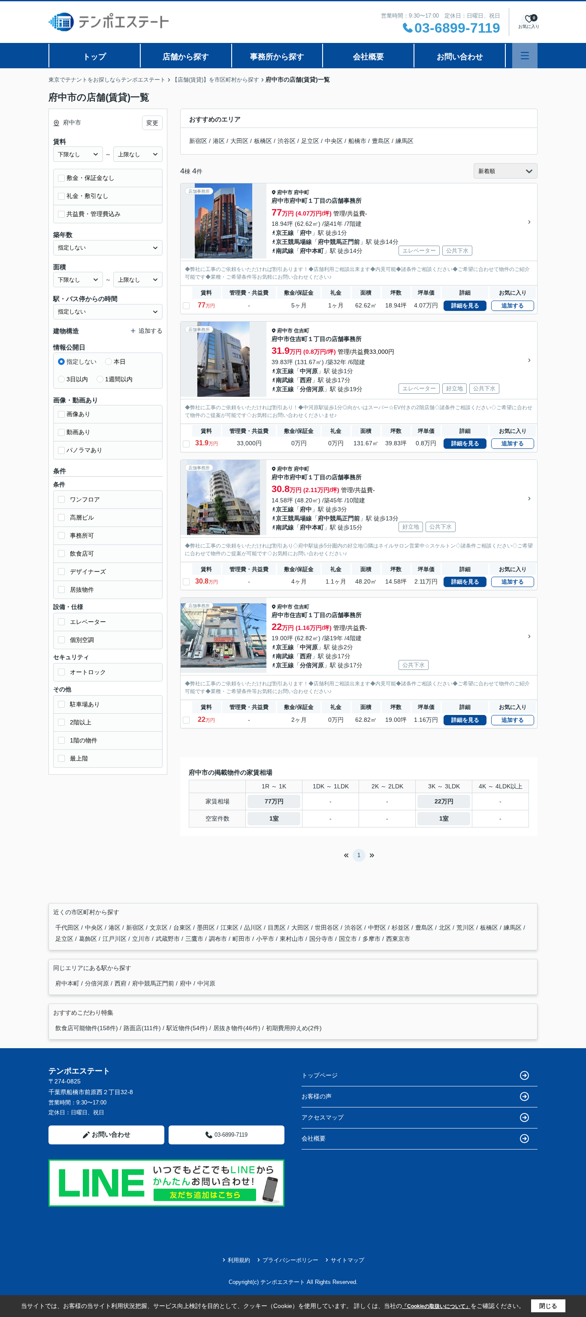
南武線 (285, 250)
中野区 (378, 927)
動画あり (78, 432)
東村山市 (292, 938)
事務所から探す (277, 56)
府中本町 (312, 250)
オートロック (88, 672)
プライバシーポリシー (290, 1260)
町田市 (242, 938)
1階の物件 (83, 740)
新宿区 (198, 140)
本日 (120, 361)
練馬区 (405, 140)
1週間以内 (119, 379)
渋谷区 (287, 140)
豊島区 (381, 140)
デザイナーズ (88, 571)
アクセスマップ (323, 1117)
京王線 (285, 232)
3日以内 (77, 379)
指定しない (81, 361)
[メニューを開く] (525, 55)
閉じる (548, 1305)
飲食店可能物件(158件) (86, 1028)
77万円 (274, 801)
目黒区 (277, 927)
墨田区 (207, 927)
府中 (306, 232)
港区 (219, 140)
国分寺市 (322, 938)
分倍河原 (312, 389)
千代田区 (68, 927)
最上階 (79, 758)
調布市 (219, 938)
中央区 (334, 140)
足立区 (310, 140)
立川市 (142, 938)
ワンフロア (85, 499)
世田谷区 (328, 927)
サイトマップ (347, 1260)
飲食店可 (82, 553)
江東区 (230, 927)
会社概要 (368, 56)
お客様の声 (317, 1096)
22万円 (444, 801)
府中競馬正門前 (339, 241)
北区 (446, 927)
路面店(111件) (142, 1028)
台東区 (183, 927)
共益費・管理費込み (93, 213)
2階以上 (80, 722)
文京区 (159, 927)
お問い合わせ (460, 56)
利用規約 (239, 1260)
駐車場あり (85, 704)
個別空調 (82, 639)
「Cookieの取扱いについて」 (436, 1306)
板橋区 (263, 140)
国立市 (349, 938)
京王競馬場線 (294, 241)
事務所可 (82, 535)
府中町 (301, 192)
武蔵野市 (168, 938)
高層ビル (82, 517)
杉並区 (401, 927)
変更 (152, 122)
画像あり (78, 414)
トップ (94, 56)
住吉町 (301, 331)
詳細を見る (465, 305)
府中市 (285, 192)
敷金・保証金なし (90, 177)
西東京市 (398, 938)
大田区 (239, 140)
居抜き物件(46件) (236, 1028)
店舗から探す (186, 56)
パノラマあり (84, 450)
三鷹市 (195, 938)
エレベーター (88, 621)
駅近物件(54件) (187, 1028)
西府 (306, 380)
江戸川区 (115, 938)
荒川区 (466, 927)
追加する (512, 305)
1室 (274, 818)
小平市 (266, 938)
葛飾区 (89, 938)
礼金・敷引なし (87, 195)
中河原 (309, 371)
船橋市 (357, 140)
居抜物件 (82, 589)
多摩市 (372, 938)
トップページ (320, 1075)
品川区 (254, 927)
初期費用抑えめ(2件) (294, 1028)
